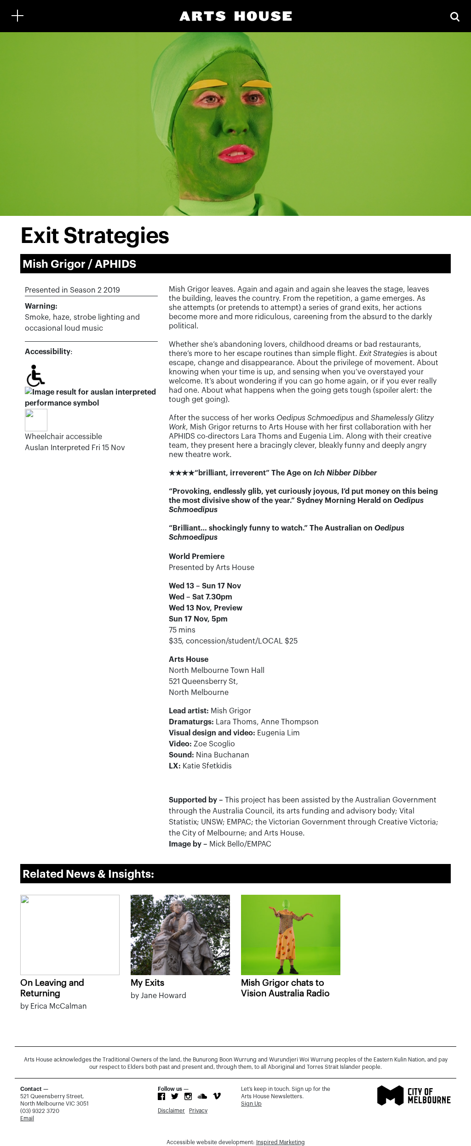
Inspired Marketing (280, 1142)
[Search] (455, 16)
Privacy (198, 1110)
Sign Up (251, 1103)
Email (27, 1118)
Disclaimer (171, 1110)
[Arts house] (235, 16)
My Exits (147, 982)
